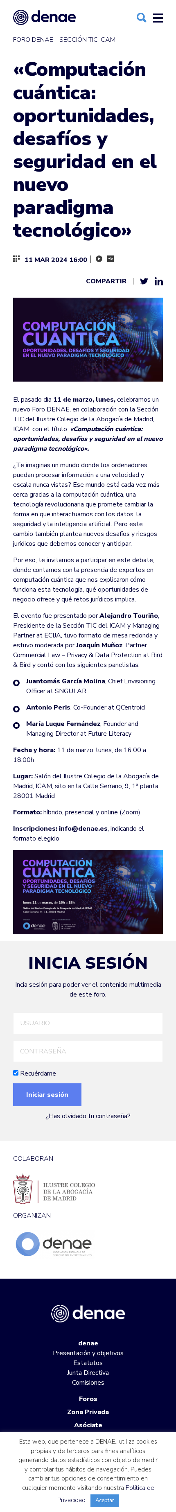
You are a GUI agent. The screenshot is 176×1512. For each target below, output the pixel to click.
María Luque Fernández (63, 723)
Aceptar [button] (104, 1500)
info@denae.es (83, 828)
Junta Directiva (88, 1372)
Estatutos (88, 1362)
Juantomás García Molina (65, 681)
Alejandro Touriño (128, 615)
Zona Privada (88, 1412)
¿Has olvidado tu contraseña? (88, 1116)
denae (88, 1343)
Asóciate (88, 1425)
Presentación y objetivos (88, 1353)
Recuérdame (37, 1073)
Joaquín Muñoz (99, 645)
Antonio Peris (48, 707)
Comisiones (88, 1382)
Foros (88, 1399)
